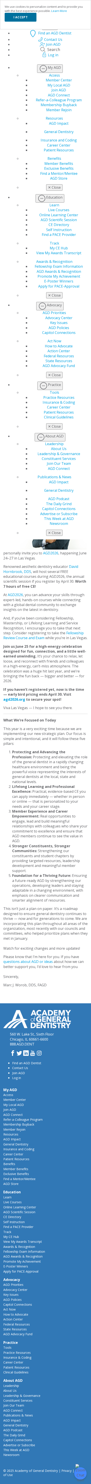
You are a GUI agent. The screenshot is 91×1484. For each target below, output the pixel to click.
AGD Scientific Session (59, 219)
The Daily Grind (59, 503)
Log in (16, 1078)
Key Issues (59, 322)
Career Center (58, 145)
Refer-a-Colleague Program (59, 100)
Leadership (54, 443)
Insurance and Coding (59, 140)
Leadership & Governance (59, 453)
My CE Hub (59, 248)
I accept (20, 17)
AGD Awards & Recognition (59, 271)
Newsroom (59, 523)
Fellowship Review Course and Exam (43, 635)
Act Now (54, 341)
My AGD (10, 1089)
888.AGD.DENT (22, 1044)
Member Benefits (58, 163)
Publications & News (54, 477)
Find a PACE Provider (59, 234)
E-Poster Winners (58, 281)
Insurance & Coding (59, 402)
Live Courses (58, 209)
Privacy (66, 1471)
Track (54, 243)
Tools (54, 392)
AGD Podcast (58, 498)
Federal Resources (59, 356)
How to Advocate (59, 346)
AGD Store (58, 178)
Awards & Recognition (54, 261)
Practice (10, 1342)
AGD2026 (50, 553)
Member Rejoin (59, 109)
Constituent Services (59, 458)
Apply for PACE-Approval (58, 286)
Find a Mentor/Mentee (59, 173)
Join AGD (58, 90)
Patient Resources (59, 150)
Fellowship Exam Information (59, 266)
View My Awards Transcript (58, 252)
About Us (58, 448)
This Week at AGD (59, 518)
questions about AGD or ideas (28, 961)
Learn (54, 205)
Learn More (59, 11)
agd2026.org (14, 699)
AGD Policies (59, 327)
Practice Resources (58, 397)
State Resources (59, 360)
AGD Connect (59, 95)
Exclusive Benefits (59, 168)
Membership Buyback (59, 104)
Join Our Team (59, 463)
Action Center (58, 350)
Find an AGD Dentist (26, 1063)
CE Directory (59, 224)
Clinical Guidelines (59, 417)
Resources (54, 118)
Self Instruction (59, 229)
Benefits (54, 158)
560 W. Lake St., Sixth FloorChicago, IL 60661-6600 (32, 1036)
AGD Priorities (54, 312)
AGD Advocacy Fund (59, 365)
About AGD (13, 1380)
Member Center (59, 80)
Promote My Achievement (59, 276)
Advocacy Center (58, 317)
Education (12, 1192)
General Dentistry (59, 131)
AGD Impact (58, 123)
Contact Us (20, 1068)
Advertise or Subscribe (59, 513)
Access (54, 75)
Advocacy (11, 1279)
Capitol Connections (59, 332)
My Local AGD (58, 85)
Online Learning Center (58, 215)
